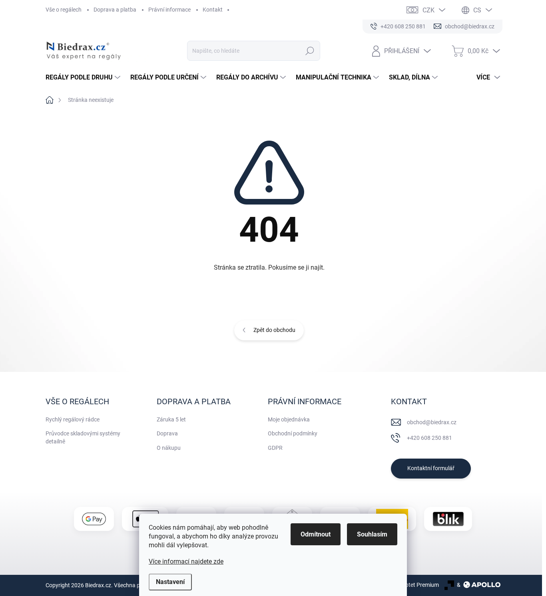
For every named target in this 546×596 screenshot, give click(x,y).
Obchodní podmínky (292, 433)
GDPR (275, 448)
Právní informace (169, 9)
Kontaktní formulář (430, 468)
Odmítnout (316, 534)
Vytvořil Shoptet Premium (407, 585)
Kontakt (213, 9)
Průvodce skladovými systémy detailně (83, 437)
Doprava (167, 433)
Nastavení (170, 582)
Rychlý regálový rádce (73, 419)
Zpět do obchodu (274, 330)
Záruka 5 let (171, 419)
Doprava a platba (115, 9)
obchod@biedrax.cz (431, 422)
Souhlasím (372, 534)
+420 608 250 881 (429, 438)
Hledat (310, 51)
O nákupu (169, 448)
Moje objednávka (289, 419)
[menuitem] (84, 77)
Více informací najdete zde (186, 561)
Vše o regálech (64, 9)
